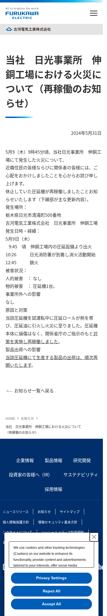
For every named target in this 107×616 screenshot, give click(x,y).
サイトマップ (70, 511)
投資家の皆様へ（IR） (30, 474)
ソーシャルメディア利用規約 (62, 532)
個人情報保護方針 (16, 522)
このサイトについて (17, 532)
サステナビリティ (80, 474)
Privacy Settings (51, 578)
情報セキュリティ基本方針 (57, 522)
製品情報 (53, 460)
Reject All (51, 591)
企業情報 (25, 460)
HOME (10, 418)
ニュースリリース (16, 511)
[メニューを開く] (93, 13)
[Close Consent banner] (94, 537)
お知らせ (27, 418)
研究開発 (82, 460)
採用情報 (53, 489)
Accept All (51, 604)
